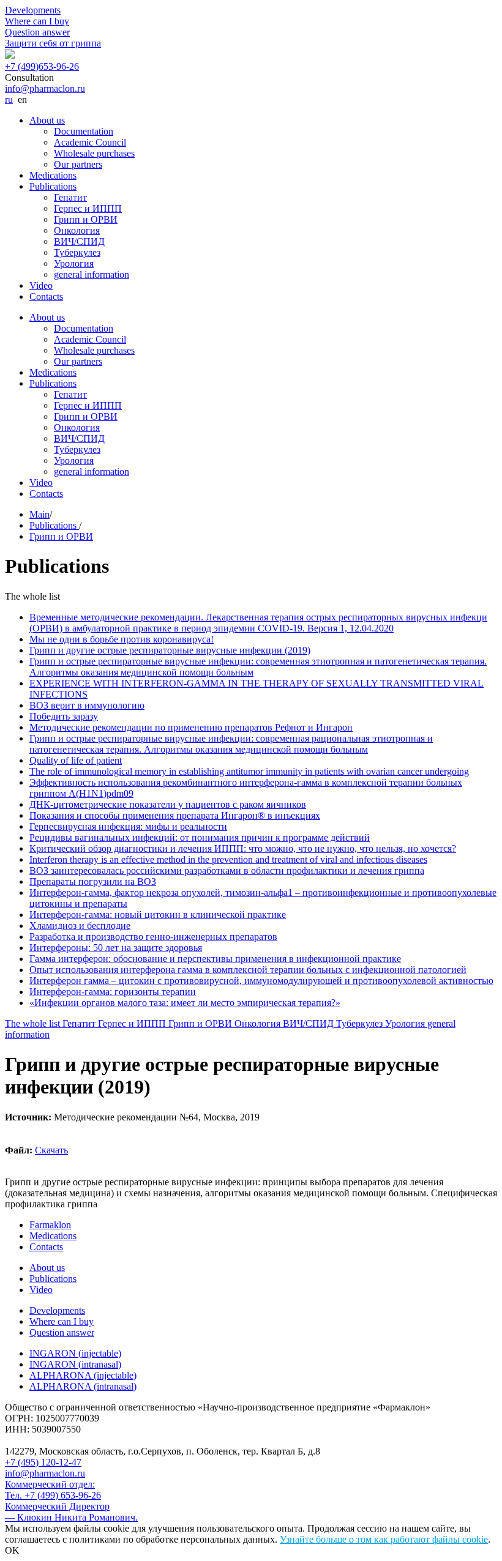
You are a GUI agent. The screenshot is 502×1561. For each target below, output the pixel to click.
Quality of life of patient (75, 760)
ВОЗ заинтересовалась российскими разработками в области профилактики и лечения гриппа (226, 870)
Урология (74, 263)
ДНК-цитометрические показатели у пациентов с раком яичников (167, 804)
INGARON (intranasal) (75, 1364)
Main (39, 514)
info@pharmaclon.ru (45, 88)
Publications (53, 186)
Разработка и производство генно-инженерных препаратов (153, 936)
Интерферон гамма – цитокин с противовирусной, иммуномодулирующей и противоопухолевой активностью (261, 980)
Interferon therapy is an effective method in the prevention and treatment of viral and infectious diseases (228, 859)
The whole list (33, 1023)
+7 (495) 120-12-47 (43, 1462)
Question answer (37, 32)
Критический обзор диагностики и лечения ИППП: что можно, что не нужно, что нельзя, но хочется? (242, 848)
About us (47, 120)
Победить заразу (63, 716)
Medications (53, 175)
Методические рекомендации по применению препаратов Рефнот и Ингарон (191, 727)
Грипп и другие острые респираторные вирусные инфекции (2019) (169, 650)
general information (91, 274)
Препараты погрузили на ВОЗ (92, 881)
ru (9, 99)
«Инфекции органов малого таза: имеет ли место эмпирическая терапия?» (184, 1002)
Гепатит (70, 197)
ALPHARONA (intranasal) (83, 1386)
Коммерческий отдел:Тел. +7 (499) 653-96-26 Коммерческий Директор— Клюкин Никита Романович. (71, 1500)
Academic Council (90, 142)
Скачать (51, 1150)
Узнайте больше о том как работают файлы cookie (384, 1539)
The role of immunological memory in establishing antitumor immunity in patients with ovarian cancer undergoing (249, 771)
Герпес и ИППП (88, 208)
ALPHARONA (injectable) (83, 1375)
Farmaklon (50, 1225)
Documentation (83, 131)
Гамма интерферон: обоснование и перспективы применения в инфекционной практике (215, 958)
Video (41, 285)
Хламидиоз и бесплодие (79, 925)
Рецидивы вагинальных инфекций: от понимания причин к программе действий (199, 837)
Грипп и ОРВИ (86, 219)
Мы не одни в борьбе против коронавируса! (121, 639)
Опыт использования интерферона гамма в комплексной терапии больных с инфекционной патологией (247, 969)
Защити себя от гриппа (53, 43)
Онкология (77, 230)
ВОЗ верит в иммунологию (86, 705)
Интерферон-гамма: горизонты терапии (112, 991)
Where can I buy (37, 21)
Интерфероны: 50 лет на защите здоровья (115, 947)
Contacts (46, 296)
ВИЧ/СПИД (79, 241)
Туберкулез (77, 252)
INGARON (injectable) (75, 1353)
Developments (33, 10)
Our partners (78, 164)
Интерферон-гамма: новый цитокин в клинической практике (157, 914)
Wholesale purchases (94, 153)
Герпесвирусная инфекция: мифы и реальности (128, 826)
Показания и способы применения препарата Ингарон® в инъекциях (174, 815)
